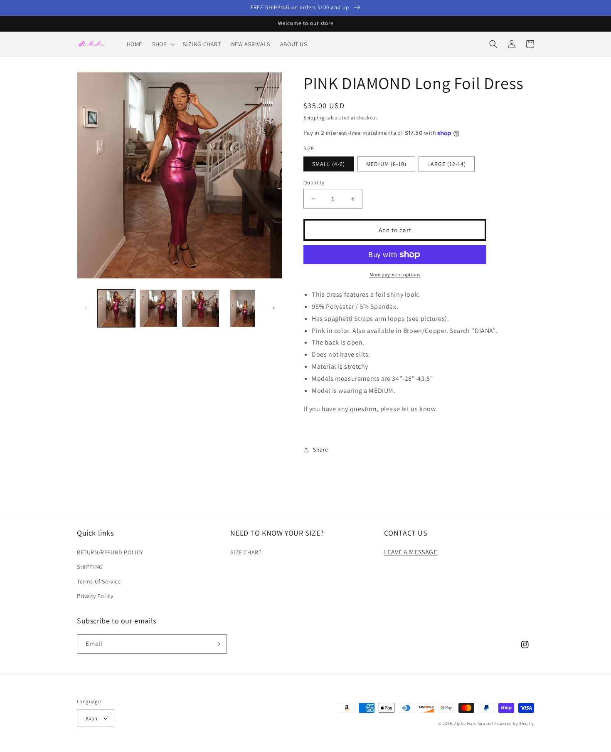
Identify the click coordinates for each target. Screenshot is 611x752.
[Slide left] (86, 308)
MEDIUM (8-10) (386, 164)
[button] (162, 44)
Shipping (314, 117)
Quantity (313, 182)
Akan (92, 718)
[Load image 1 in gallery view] (116, 308)
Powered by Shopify (514, 723)
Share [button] (320, 449)
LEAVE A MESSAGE (410, 552)
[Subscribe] (217, 644)
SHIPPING (90, 567)
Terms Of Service (99, 581)
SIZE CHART (245, 552)
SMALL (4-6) (328, 164)
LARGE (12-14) (446, 164)
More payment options (395, 274)
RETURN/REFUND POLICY (110, 552)
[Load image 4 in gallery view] (242, 308)
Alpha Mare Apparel (473, 723)
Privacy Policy (95, 596)
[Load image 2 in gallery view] (158, 308)
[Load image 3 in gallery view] (200, 308)
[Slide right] (273, 308)
